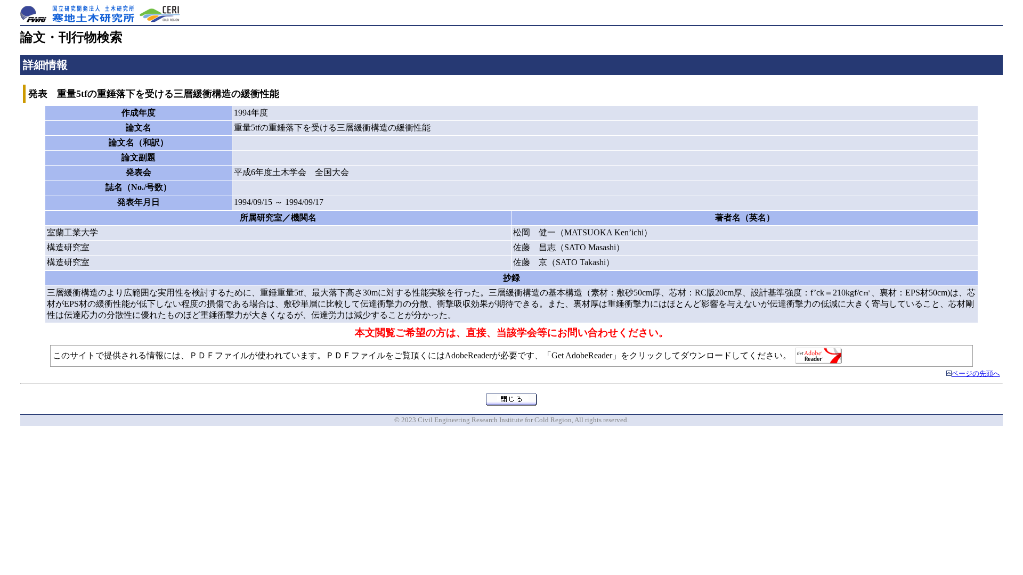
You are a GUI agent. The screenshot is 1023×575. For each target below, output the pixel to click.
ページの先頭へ (976, 373)
